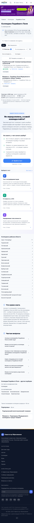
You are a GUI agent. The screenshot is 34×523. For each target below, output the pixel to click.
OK (7, 499)
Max (15, 499)
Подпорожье (5, 407)
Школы (3, 452)
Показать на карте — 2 (18, 58)
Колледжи (11, 19)
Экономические (14, 391)
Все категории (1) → (7, 54)
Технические (5, 391)
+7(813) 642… (17, 69)
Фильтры (7, 49)
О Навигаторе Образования (9, 472)
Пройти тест (18, 161)
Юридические (25, 391)
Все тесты (28, 170)
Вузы (2, 458)
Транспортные (15, 393)
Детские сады (5, 449)
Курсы (3, 461)
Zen (19, 499)
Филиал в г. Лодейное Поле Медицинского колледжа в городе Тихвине (16, 77)
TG (11, 499)
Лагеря (3, 464)
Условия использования (19, 509)
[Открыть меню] (31, 2)
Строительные (5, 393)
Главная (3, 19)
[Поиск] (10, 2)
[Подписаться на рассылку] (31, 491)
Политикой (20, 495)
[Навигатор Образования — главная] (4, 2)
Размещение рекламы (7, 478)
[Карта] (30, 49)
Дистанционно (12, 45)
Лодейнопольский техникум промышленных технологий (16, 62)
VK (3, 499)
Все (4, 45)
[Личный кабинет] (26, 2)
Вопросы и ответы (6, 481)
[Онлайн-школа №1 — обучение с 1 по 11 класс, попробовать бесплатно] (17, 10)
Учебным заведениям (7, 475)
